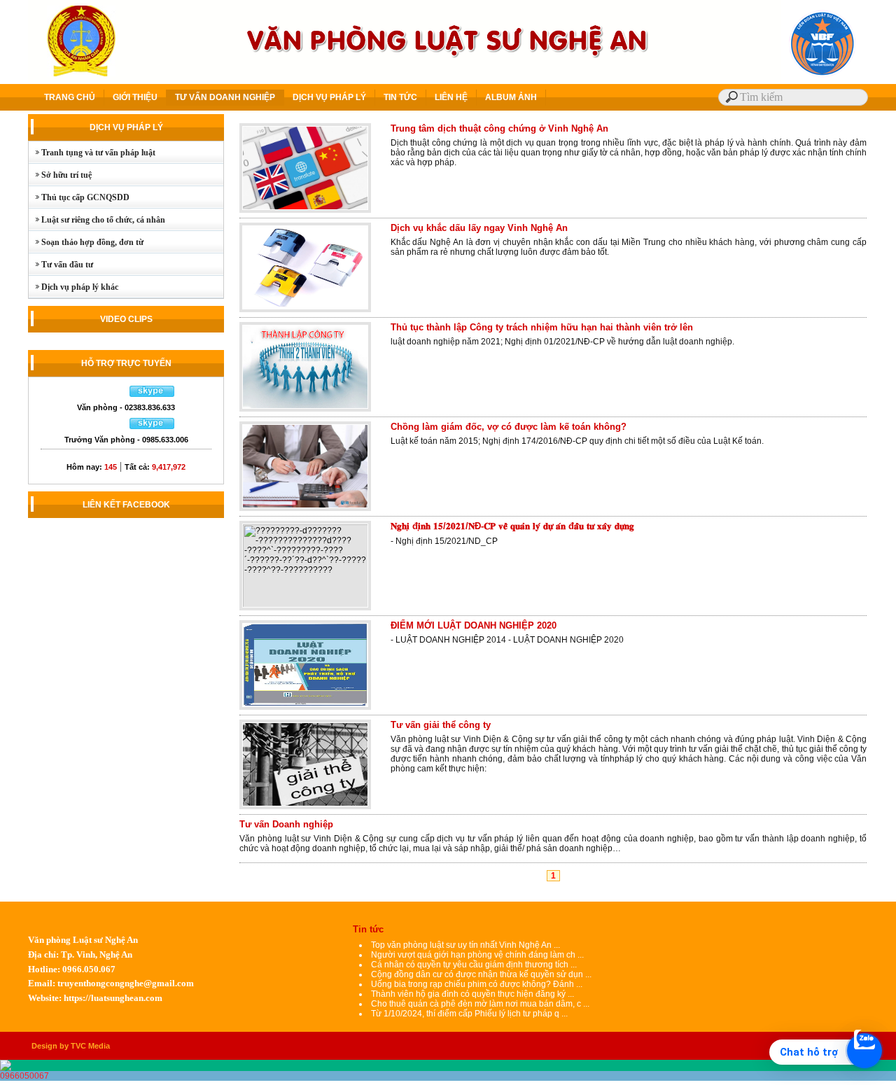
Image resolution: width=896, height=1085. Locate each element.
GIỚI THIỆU (135, 97)
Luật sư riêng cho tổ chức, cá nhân (97, 220)
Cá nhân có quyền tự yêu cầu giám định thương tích (470, 964)
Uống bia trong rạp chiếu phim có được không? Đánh (473, 984)
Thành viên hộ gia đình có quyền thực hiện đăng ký (469, 994)
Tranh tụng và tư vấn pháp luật (92, 153)
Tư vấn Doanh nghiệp (286, 824)
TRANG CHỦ (69, 97)
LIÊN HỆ (451, 97)
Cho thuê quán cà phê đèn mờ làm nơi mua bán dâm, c (476, 1004)
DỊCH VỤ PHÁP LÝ (329, 97)
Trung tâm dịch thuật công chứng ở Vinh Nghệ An (499, 128)
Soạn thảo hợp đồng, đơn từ (86, 242)
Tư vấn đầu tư (61, 265)
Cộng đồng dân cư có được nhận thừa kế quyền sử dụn (477, 974)
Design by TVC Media (70, 1046)
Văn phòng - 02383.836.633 (126, 407)
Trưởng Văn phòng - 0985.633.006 (126, 439)
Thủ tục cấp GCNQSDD (79, 197)
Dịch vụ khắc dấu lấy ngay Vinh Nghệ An (479, 228)
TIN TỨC (400, 97)
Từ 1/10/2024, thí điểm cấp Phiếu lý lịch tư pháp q (465, 1013)
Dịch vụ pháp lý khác (73, 287)
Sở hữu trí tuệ (60, 175)
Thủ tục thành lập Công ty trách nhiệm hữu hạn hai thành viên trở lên (542, 327)
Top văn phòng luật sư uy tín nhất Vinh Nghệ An (461, 945)
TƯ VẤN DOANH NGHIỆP (225, 97)
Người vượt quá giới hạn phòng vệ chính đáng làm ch (473, 955)
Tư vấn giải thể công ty (441, 725)
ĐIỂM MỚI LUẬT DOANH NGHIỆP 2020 (473, 625)
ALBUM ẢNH (511, 97)
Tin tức (368, 929)
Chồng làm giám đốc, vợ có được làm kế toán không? (508, 426)
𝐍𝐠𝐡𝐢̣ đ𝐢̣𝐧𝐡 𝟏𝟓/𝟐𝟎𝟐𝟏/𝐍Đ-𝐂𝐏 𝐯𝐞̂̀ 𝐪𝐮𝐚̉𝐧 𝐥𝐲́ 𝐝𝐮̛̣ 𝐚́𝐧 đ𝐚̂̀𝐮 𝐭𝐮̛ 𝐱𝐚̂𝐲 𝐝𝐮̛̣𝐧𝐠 (512, 526)
